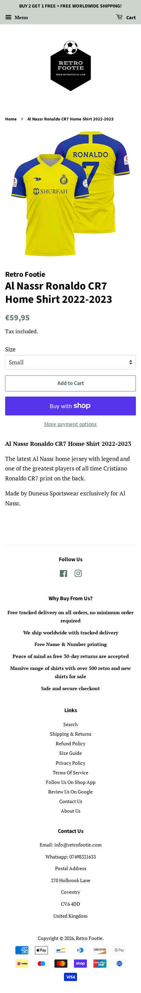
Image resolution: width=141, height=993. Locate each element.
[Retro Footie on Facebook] (63, 574)
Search (70, 724)
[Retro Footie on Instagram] (78, 574)
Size (10, 349)
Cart (130, 17)
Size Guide (70, 753)
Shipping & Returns (70, 734)
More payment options (70, 424)
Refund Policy (70, 743)
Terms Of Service (70, 772)
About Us (70, 811)
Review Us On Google (70, 791)
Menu (20, 17)
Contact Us (70, 801)
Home (11, 119)
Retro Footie (89, 938)
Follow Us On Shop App (70, 782)
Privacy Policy (70, 763)
